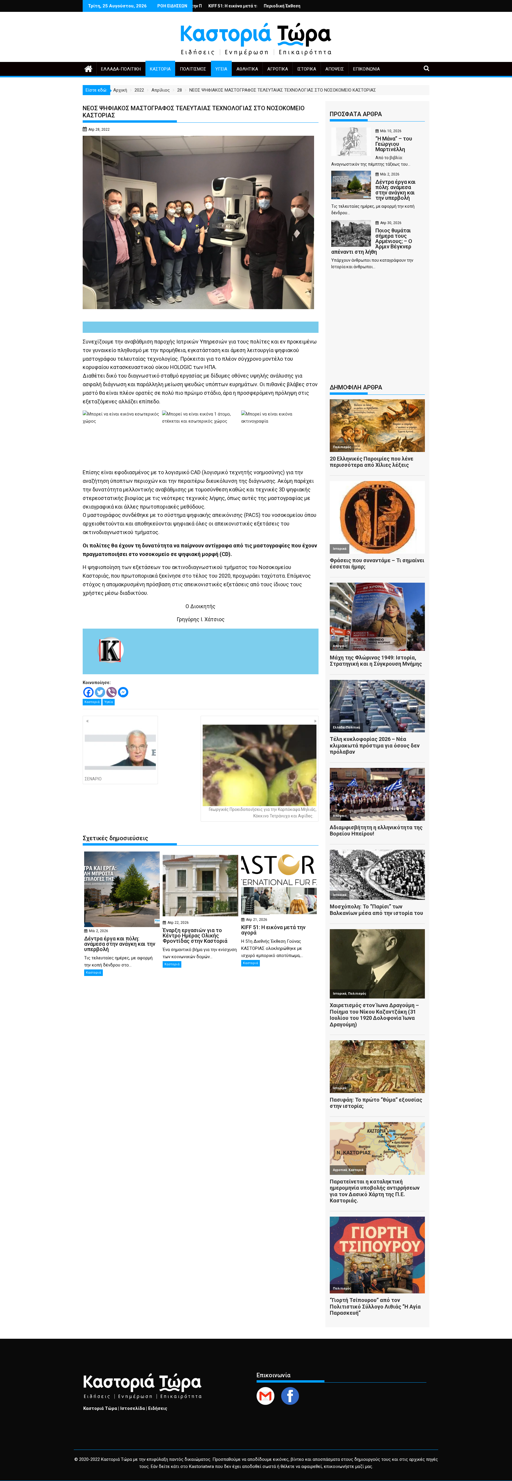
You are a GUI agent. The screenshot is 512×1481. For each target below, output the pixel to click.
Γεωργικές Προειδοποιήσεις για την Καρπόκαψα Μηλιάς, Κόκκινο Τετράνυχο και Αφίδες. (262, 812)
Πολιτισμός (193, 69)
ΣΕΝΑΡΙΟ (93, 779)
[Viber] (111, 692)
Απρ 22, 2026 (178, 923)
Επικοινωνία (366, 69)
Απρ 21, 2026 (256, 920)
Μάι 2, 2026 (98, 931)
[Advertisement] (377, 330)
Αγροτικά (277, 69)
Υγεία (221, 69)
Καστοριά (160, 69)
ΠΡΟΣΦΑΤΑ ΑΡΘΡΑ (356, 114)
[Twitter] (100, 692)
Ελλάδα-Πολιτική (121, 69)
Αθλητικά (247, 69)
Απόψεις (334, 69)
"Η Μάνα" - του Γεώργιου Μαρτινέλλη (282, 6)
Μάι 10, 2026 (390, 131)
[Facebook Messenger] (123, 692)
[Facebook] (88, 692)
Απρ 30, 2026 (390, 223)
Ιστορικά (306, 69)
